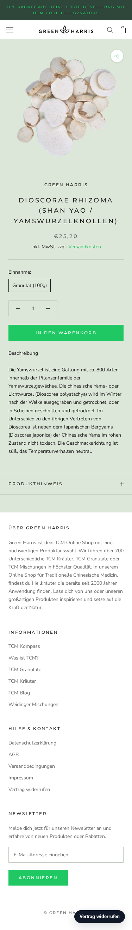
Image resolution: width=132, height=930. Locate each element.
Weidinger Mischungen (33, 704)
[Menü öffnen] (9, 29)
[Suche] (110, 29)
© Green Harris (66, 912)
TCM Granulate (24, 669)
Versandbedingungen (31, 766)
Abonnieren (38, 877)
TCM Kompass (24, 646)
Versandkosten (84, 246)
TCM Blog (19, 692)
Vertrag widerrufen (29, 789)
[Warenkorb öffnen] (123, 29)
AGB (13, 754)
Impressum (20, 777)
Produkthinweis (35, 483)
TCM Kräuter (22, 681)
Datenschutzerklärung (32, 743)
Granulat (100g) (29, 285)
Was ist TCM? (23, 658)
